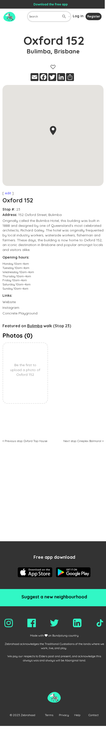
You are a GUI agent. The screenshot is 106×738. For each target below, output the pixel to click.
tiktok (100, 623)
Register (93, 16)
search (64, 16)
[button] (53, 130)
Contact (93, 715)
